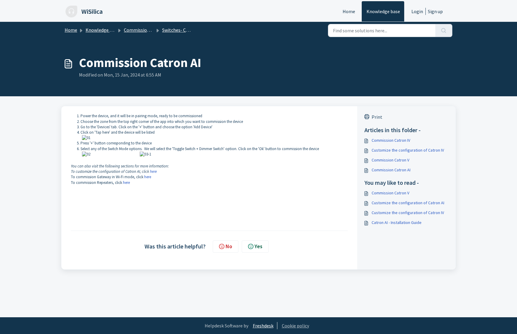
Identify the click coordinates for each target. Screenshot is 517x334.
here (153, 171)
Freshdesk (263, 326)
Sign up (435, 11)
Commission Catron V (390, 160)
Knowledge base (383, 11)
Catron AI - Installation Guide (397, 222)
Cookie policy (295, 326)
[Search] (443, 30)
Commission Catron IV (391, 140)
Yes (258, 246)
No (229, 246)
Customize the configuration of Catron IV (408, 150)
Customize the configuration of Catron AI (408, 202)
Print (377, 117)
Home (349, 11)
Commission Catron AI (391, 170)
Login (417, 11)
